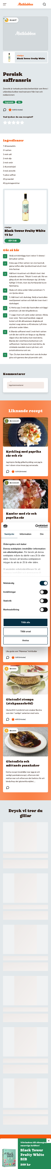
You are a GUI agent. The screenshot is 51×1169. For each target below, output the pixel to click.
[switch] (44, 592)
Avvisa (25, 640)
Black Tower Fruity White (31, 58)
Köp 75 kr (12, 241)
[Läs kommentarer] (4, 109)
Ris (19, 102)
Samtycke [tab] (9, 534)
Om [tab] (41, 534)
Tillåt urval (25, 631)
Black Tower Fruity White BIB (32, 1154)
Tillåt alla (25, 622)
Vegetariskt (9, 102)
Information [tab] (25, 534)
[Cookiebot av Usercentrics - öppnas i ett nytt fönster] (36, 526)
